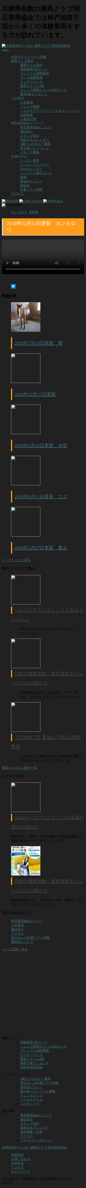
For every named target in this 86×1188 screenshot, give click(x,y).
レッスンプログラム (34, 164)
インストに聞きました (36, 173)
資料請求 (17, 1155)
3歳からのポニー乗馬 (35, 144)
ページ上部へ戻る (15, 949)
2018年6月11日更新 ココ (40, 496)
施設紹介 (26, 131)
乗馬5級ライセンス (33, 94)
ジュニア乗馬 (29, 106)
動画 (23, 177)
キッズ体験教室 (31, 77)
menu (5, 49)
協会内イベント (31, 181)
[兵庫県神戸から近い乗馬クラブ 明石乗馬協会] (36, 45)
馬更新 (34, 212)
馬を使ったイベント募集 (37, 1091)
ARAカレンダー (31, 169)
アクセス (17, 194)
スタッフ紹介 (29, 135)
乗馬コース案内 (22, 61)
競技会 (25, 185)
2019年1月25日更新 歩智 (40, 445)
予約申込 (17, 1163)
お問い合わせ (20, 1159)
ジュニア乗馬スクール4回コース (43, 90)
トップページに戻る (16, 560)
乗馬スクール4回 (32, 86)
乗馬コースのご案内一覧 (19, 768)
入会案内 (26, 102)
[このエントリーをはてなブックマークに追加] (13, 287)
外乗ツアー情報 (31, 189)
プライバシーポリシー (36, 1140)
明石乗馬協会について (36, 127)
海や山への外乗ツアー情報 (30, 937)
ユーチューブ (29, 1103)
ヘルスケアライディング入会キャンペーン (50, 111)
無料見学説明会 (31, 1067)
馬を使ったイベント (34, 148)
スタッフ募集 (29, 152)
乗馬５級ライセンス (34, 1063)
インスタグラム (31, 1099)
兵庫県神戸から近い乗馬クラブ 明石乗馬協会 (34, 1147)
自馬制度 (26, 115)
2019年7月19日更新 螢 (38, 343)
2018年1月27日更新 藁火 (40, 547)
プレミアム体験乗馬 (34, 73)
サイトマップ (20, 1171)
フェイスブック (31, 1095)
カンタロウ (19, 212)
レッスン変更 (29, 160)
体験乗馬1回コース (33, 69)
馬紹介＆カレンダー (34, 140)
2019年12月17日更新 (35, 394)
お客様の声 (28, 119)
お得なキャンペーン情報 (28, 57)
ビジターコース (31, 81)
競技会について (22, 942)
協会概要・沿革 (31, 1132)
